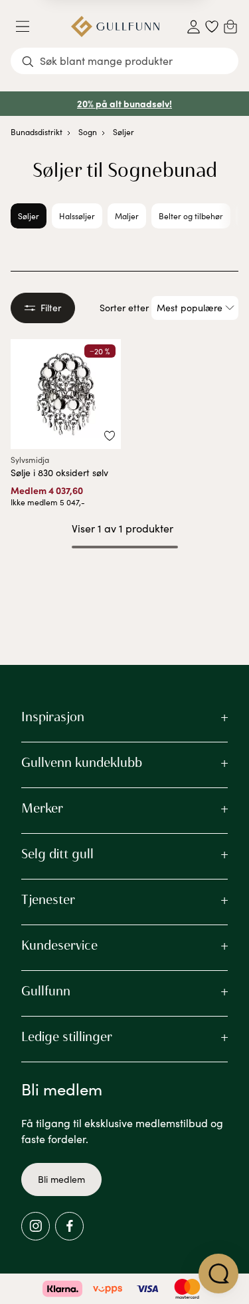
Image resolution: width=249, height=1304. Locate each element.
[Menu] (28, 26)
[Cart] (230, 26)
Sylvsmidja (30, 459)
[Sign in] (193, 26)
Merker (42, 808)
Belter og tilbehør (191, 216)
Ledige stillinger (66, 1036)
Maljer (127, 216)
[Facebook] (69, 1226)
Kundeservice (59, 945)
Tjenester (48, 899)
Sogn (87, 131)
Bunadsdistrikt (36, 131)
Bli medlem (61, 1179)
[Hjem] (115, 26)
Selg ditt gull (57, 854)
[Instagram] (35, 1226)
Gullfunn (45, 991)
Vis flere (124, 582)
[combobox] (124, 61)
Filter (51, 307)
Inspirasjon (52, 717)
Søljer (123, 131)
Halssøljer (77, 216)
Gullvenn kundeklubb (81, 762)
